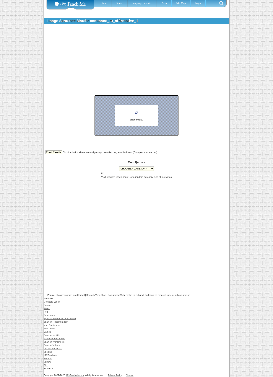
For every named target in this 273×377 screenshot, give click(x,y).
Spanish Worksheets (54, 342)
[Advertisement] (134, 55)
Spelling (48, 352)
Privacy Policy (115, 375)
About (47, 308)
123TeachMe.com (75, 375)
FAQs (164, 3)
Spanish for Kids (52, 335)
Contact (47, 305)
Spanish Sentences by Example (60, 318)
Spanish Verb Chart (96, 295)
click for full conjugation (178, 295)
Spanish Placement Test (56, 322)
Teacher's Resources (54, 338)
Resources (49, 315)
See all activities (163, 177)
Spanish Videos (52, 345)
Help (46, 312)
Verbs (119, 3)
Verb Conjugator (52, 325)
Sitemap (48, 358)
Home (104, 3)
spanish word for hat (74, 295)
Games (47, 332)
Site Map (181, 3)
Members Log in (52, 302)
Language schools (141, 3)
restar (129, 295)
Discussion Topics (53, 348)
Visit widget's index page (114, 177)
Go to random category (141, 177)
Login (198, 3)
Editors (47, 362)
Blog (46, 365)
